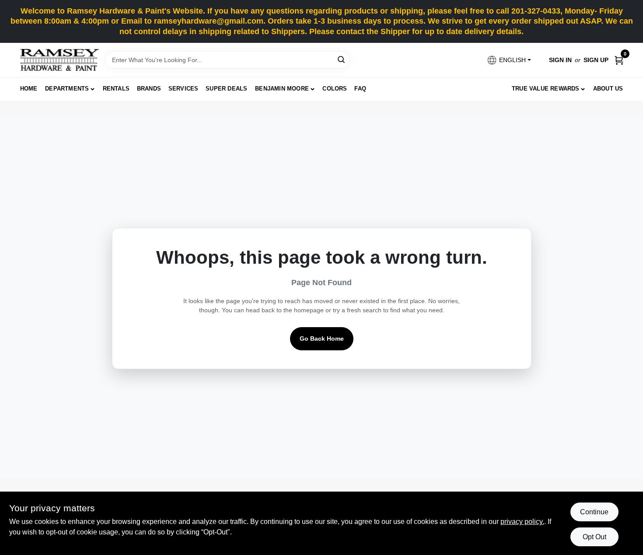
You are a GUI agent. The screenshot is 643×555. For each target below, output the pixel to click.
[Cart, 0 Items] (619, 60)
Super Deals (226, 88)
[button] (508, 60)
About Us (608, 88)
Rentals (116, 88)
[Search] (341, 59)
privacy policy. (522, 521)
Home (29, 88)
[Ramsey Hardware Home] (59, 60)
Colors (334, 88)
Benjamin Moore (282, 88)
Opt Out (594, 537)
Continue (594, 512)
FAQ (360, 88)
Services (183, 88)
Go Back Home (322, 338)
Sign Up (596, 59)
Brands (149, 88)
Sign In (560, 59)
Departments (67, 88)
